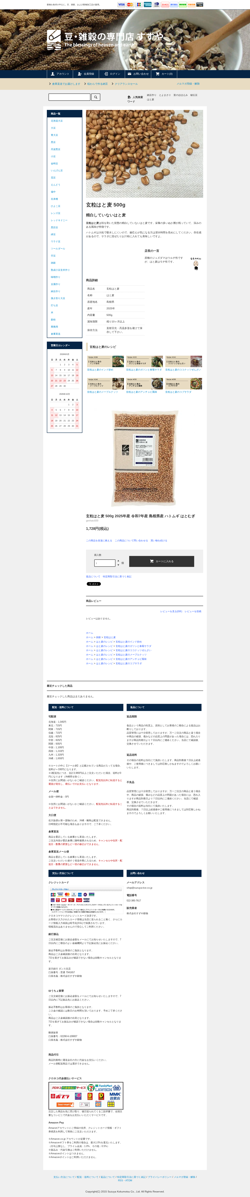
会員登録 (89, 73)
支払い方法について (64, 1177)
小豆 (53, 156)
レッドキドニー (59, 220)
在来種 (54, 199)
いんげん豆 (57, 170)
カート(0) (167, 73)
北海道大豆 (57, 121)
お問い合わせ (141, 73)
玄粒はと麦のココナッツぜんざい (133, 650)
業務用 (54, 327)
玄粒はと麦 (110, 637)
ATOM (128, 1180)
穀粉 (53, 319)
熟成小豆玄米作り (60, 270)
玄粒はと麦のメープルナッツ (131, 654)
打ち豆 (54, 305)
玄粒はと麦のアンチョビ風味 (131, 659)
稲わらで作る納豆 (97, 83)
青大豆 (54, 135)
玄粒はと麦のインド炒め (129, 641)
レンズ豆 (55, 213)
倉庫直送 (55, 334)
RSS (120, 1180)
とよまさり (165, 95)
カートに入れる (165, 561)
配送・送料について (87, 1177)
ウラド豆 (55, 241)
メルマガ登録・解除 (188, 83)
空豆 (53, 256)
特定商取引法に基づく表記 (117, 576)
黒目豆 (54, 227)
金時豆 (54, 163)
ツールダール (58, 248)
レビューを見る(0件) (171, 611)
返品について (93, 576)
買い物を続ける (159, 540)
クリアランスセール (126, 83)
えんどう (55, 184)
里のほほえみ (180, 95)
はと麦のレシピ (104, 641)
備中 (53, 192)
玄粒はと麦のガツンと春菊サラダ (133, 646)
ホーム (89, 633)
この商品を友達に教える (99, 540)
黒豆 (53, 142)
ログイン (115, 73)
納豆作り (151, 95)
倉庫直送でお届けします (66, 83)
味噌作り (55, 277)
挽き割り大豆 (58, 298)
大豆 (53, 128)
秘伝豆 (193, 95)
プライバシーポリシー (160, 1177)
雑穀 (98, 637)
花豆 (53, 177)
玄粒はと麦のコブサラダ (129, 663)
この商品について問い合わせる (131, 540)
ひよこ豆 (55, 206)
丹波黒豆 (55, 149)
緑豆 (53, 234)
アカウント (63, 73)
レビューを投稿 (193, 611)
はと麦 (150, 99)
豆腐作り (55, 284)
